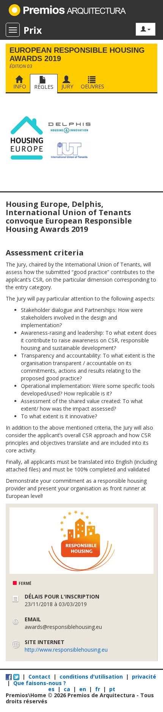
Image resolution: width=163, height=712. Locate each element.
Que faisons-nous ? (39, 683)
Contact (39, 676)
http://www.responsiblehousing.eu (66, 649)
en (83, 689)
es (52, 689)
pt (112, 689)
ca (68, 689)
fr (98, 689)
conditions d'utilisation (91, 676)
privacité (144, 676)
